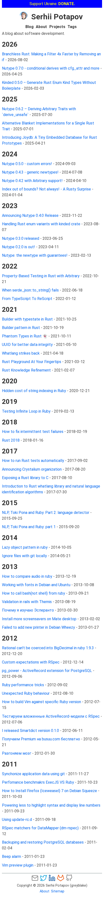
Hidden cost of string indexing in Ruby (34, 390)
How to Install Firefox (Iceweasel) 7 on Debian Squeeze (49, 790)
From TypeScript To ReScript (27, 298)
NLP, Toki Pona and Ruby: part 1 (29, 527)
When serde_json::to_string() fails (30, 290)
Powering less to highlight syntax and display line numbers (51, 805)
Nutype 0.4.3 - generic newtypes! (30, 172)
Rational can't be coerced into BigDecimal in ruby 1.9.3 (48, 648)
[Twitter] (43, 877)
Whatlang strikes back (21, 353)
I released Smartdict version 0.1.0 (30, 730)
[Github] (69, 877)
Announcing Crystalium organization (32, 469)
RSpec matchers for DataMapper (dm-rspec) (40, 828)
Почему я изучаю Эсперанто (28, 610)
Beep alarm (11, 856)
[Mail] (34, 877)
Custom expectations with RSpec (30, 662)
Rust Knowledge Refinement (26, 370)
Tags (72, 26)
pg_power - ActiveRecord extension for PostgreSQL (47, 670)
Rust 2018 (11, 440)
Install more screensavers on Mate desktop (39, 619)
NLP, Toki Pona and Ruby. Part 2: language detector (45, 512)
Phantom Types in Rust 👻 (24, 336)
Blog (29, 26)
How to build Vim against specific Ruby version (41, 702)
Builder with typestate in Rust (27, 319)
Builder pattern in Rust (21, 327)
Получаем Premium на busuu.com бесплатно (41, 739)
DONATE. (66, 3)
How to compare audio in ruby (27, 576)
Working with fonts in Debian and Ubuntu (36, 585)
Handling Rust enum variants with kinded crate (41, 224)
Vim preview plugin (17, 865)
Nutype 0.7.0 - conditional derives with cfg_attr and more (50, 68)
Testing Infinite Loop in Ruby (26, 411)
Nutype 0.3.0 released (20, 238)
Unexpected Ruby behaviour (26, 693)
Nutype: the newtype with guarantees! (34, 255)
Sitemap (57, 891)
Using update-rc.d (17, 819)
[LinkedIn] (52, 877)
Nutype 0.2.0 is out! (18, 247)
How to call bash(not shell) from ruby (33, 593)
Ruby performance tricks (23, 685)
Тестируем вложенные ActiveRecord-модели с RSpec (51, 716)
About (41, 26)
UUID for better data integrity (27, 344)
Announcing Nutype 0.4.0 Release (30, 215)
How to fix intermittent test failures (32, 431)
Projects (57, 26)
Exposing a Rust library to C (25, 477)
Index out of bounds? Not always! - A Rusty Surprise (46, 189)
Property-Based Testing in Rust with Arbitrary (41, 276)
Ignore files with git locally (24, 556)
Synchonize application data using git (34, 774)
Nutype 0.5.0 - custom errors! (27, 163)
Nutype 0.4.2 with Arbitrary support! (32, 180)
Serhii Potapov (57, 16)
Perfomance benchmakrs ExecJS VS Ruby (38, 782)
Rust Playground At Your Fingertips (31, 361)
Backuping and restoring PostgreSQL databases (43, 842)
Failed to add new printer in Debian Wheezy (38, 627)
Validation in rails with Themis (27, 601)
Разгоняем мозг (16, 753)
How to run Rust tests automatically (33, 460)
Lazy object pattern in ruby (25, 547)
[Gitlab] (60, 877)
